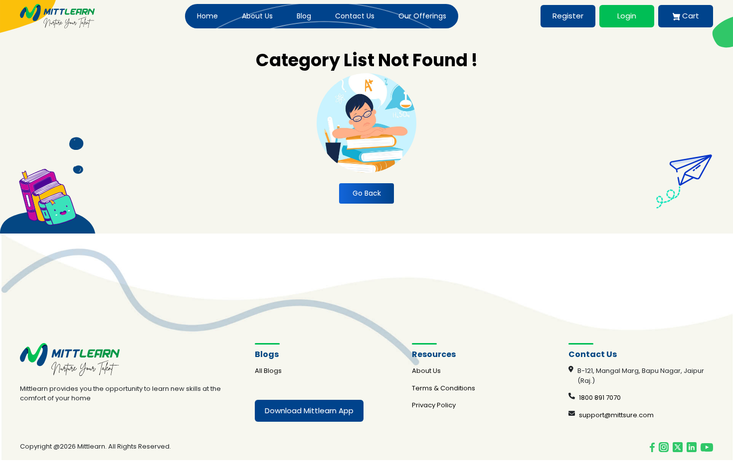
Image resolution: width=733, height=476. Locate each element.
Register (567, 15)
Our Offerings (422, 16)
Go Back (367, 193)
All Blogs (268, 370)
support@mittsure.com (616, 415)
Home (207, 16)
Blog (304, 16)
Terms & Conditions (443, 388)
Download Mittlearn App (309, 410)
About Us (257, 16)
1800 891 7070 (600, 397)
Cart (689, 15)
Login (626, 15)
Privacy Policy (434, 405)
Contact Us (354, 16)
